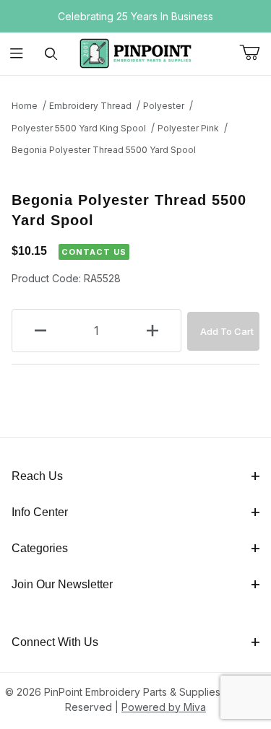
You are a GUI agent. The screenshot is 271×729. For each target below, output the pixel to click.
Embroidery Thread (90, 105)
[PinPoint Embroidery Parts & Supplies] (135, 52)
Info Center (40, 512)
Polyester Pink (188, 128)
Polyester (163, 105)
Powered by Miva (163, 707)
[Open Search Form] (51, 53)
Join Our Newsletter (62, 584)
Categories (40, 548)
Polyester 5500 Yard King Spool (79, 128)
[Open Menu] (17, 53)
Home (25, 105)
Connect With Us (55, 642)
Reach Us (37, 476)
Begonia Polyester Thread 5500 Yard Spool (104, 149)
